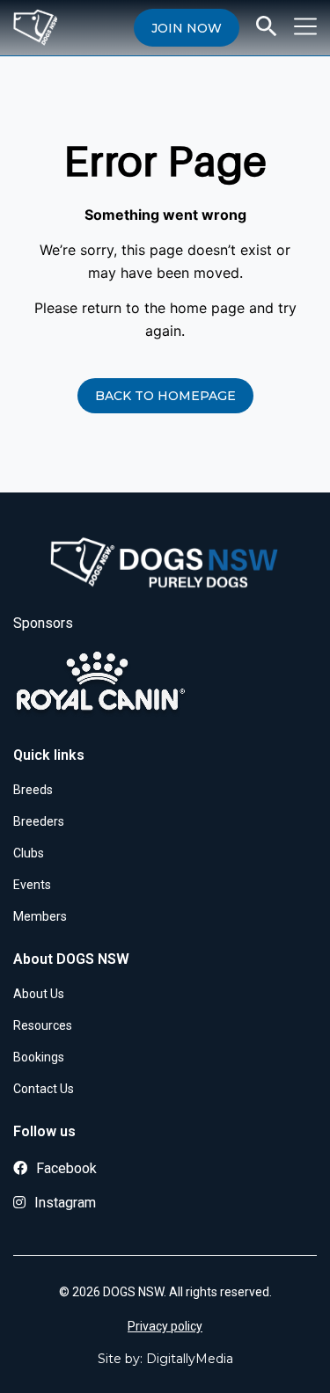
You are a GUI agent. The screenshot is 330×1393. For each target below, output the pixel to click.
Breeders (38, 821)
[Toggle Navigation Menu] (305, 26)
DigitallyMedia (189, 1359)
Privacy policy (165, 1326)
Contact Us (43, 1089)
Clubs (28, 853)
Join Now (186, 28)
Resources (42, 1025)
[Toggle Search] (267, 26)
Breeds (33, 790)
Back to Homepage (165, 396)
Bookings (38, 1057)
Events (32, 885)
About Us (38, 994)
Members (40, 916)
